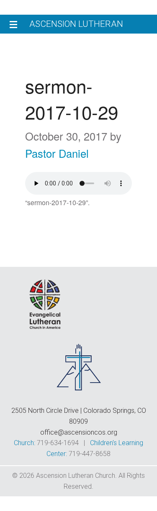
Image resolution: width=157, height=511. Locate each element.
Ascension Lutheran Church (76, 26)
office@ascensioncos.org (78, 432)
